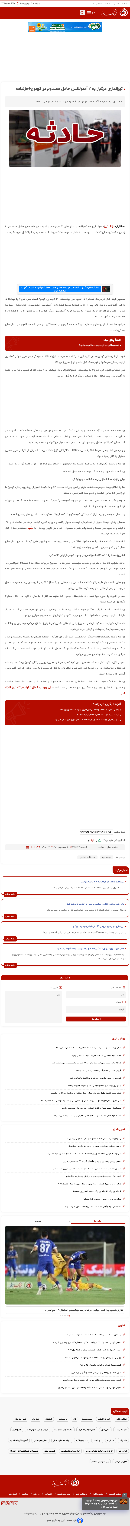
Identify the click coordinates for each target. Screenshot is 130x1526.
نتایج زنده (97, 3)
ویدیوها (38, 1221)
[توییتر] (3, 1504)
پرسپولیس (62, 1419)
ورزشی (36, 1494)
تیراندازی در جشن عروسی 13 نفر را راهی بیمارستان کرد (98, 926)
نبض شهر (105, 1429)
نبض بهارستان (20, 1419)
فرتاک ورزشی (121, 1419)
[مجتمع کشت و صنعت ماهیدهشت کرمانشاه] (65, 27)
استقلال (48, 1419)
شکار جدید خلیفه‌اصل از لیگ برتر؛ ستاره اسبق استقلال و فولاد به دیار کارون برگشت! (86, 1093)
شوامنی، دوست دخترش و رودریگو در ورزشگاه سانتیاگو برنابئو (95, 1078)
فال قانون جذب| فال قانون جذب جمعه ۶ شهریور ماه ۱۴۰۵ (97, 1191)
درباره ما (125, 3)
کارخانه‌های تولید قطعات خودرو (99, 1451)
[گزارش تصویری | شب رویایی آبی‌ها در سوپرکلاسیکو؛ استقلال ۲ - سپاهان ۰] (65, 1265)
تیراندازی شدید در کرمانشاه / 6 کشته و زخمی (102, 881)
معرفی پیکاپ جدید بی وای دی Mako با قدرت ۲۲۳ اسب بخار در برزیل (92, 1161)
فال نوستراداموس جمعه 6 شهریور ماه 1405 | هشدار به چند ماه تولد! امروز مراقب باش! (101, 1504)
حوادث (101, 847)
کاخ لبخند (97, 1440)
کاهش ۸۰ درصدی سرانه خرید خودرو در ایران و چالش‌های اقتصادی (93, 1176)
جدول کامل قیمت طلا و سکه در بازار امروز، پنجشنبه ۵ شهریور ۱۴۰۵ (89, 709)
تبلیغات (108, 3)
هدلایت (110, 1440)
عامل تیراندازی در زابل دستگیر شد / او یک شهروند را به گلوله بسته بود (90, 948)
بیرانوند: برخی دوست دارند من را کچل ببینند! (102, 1199)
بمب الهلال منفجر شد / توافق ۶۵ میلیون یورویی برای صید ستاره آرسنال (91, 1108)
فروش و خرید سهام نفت (37, 1429)
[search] (82, 12)
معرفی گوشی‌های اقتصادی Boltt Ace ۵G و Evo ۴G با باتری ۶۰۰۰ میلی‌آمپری (89, 1387)
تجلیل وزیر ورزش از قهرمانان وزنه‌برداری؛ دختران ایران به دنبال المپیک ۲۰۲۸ (89, 1184)
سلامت (25, 1494)
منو (93, 12)
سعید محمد (87, 1419)
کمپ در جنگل (49, 1451)
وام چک (123, 1440)
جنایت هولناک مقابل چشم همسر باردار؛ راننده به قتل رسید (96, 1055)
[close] (124, 1495)
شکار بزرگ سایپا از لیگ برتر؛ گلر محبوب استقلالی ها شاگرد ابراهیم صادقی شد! (88, 1047)
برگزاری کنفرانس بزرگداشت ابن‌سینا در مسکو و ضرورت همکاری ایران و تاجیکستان (87, 1168)
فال (74, 1419)
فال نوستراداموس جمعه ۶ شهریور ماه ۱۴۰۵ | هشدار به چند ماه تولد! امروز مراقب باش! (85, 1153)
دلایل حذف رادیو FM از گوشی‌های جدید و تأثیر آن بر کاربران (96, 1372)
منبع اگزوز (17, 1429)
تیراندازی (106, 857)
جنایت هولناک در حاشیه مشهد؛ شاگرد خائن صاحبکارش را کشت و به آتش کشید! (87, 1115)
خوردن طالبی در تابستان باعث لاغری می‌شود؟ (99, 345)
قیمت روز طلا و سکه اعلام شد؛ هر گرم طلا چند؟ (98, 714)
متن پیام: (54, 987)
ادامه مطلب (10, 894)
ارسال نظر (96, 1019)
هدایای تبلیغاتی (40, 1440)
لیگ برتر (35, 1419)
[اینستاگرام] (12, 1504)
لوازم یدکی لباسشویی (70, 1451)
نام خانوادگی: (115, 987)
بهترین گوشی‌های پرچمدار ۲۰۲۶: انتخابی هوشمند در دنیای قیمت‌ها (93, 1357)
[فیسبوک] (16, 1504)
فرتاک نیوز (109, 226)
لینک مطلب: (119, 832)
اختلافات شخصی (87, 857)
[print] (27, 847)
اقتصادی (48, 1494)
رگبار (30, 528)
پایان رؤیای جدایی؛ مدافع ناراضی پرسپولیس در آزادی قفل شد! (94, 1085)
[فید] (8, 1504)
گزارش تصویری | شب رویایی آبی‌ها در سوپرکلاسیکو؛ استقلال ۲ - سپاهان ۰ (84, 1310)
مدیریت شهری (64, 1494)
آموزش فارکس (121, 1461)
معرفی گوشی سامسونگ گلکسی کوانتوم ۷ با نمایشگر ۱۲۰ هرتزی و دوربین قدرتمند (87, 1342)
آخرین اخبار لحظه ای (19, 1440)
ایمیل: (118, 1002)
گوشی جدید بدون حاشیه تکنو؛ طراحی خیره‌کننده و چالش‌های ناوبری (92, 1380)
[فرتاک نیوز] (114, 17)
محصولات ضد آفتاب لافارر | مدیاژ (24, 1451)
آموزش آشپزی (104, 1419)
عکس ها (98, 1221)
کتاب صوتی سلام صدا (63, 1429)
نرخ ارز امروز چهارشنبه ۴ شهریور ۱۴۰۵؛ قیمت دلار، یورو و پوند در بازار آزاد (86, 719)
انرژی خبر (123, 1451)
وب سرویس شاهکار (100, 1461)
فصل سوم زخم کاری (86, 1429)
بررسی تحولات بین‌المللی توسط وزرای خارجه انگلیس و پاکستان (94, 1146)
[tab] (95, 1221)
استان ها (13, 1494)
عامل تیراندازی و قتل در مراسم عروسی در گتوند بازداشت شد (95, 904)
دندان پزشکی (81, 1440)
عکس (116, 3)
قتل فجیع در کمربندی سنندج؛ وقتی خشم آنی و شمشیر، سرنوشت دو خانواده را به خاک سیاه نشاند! (80, 1100)
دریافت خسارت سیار (61, 1440)
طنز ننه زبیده (121, 1429)
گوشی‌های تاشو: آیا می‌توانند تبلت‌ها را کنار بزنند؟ (100, 1365)
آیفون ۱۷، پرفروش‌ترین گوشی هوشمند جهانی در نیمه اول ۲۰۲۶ (94, 1350)
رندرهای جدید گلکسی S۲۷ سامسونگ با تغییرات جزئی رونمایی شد (93, 1138)
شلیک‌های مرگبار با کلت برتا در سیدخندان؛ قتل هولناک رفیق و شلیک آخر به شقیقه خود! (60, 289)
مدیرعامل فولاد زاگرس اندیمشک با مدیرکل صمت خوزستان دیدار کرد (92, 1206)
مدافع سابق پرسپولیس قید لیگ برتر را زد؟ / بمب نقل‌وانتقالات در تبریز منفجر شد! (86, 1063)
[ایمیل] (33, 847)
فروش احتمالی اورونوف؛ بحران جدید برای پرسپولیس (98, 1070)
